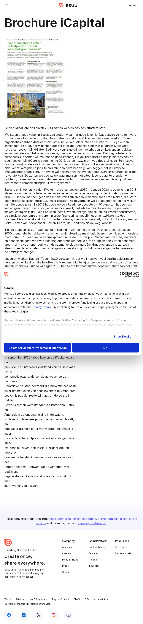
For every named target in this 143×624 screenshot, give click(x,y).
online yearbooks (84, 519)
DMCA (77, 599)
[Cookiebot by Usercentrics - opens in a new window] (122, 274)
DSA (87, 599)
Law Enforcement (38, 599)
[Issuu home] (68, 5)
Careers (66, 553)
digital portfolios (60, 519)
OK (105, 347)
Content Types (97, 547)
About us (67, 547)
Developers (121, 547)
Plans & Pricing (70, 559)
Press (65, 565)
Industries (94, 565)
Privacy (20, 599)
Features (93, 553)
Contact (66, 572)
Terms (7, 599)
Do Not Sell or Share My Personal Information (27, 604)
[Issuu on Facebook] (8, 615)
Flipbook (93, 559)
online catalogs (108, 519)
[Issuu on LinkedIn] (23, 615)
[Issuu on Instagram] (53, 615)
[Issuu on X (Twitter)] (38, 615)
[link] (132, 5)
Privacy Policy (41, 307)
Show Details (122, 336)
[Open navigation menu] (6, 5)
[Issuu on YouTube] (68, 615)
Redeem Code (123, 553)
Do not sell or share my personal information (38, 347)
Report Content (60, 599)
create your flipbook (92, 523)
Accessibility (101, 599)
